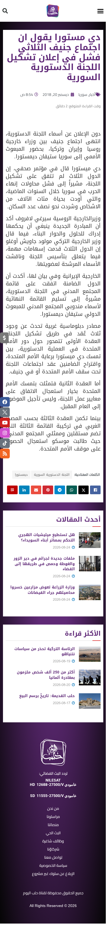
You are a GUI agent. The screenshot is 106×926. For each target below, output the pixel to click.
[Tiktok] (5, 443)
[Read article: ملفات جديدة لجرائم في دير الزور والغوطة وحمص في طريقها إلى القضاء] (90, 563)
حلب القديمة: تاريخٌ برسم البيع (47, 696)
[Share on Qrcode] (12, 490)
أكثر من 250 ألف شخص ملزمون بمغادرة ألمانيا (46, 675)
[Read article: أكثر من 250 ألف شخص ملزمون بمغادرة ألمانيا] (90, 677)
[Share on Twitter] (83, 490)
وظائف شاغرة (53, 841)
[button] (100, 11)
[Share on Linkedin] (24, 490)
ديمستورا (21, 475)
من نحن (53, 808)
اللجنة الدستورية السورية (51, 475)
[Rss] (5, 453)
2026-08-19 (62, 661)
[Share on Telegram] (59, 490)
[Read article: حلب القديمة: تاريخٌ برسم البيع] (90, 701)
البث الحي (53, 832)
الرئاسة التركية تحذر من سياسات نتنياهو (44, 651)
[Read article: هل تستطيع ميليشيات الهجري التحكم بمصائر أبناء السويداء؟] (90, 540)
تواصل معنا (53, 857)
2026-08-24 (62, 547)
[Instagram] (5, 433)
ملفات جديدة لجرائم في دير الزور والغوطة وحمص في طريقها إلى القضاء (44, 564)
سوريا (82, 94)
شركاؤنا (53, 849)
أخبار (92, 94)
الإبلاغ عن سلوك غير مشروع (53, 873)
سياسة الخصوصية (53, 865)
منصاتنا (53, 824)
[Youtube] (5, 422)
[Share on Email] (36, 490)
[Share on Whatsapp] (71, 490)
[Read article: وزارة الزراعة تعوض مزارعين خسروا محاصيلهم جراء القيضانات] (90, 592)
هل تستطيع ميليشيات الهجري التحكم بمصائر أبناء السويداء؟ (46, 537)
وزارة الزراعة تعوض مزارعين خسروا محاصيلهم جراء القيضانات (42, 590)
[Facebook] (5, 402)
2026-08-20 (62, 684)
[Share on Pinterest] (48, 490)
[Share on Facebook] (95, 490)
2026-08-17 (62, 703)
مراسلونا (53, 816)
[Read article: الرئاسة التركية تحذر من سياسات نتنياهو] (90, 654)
